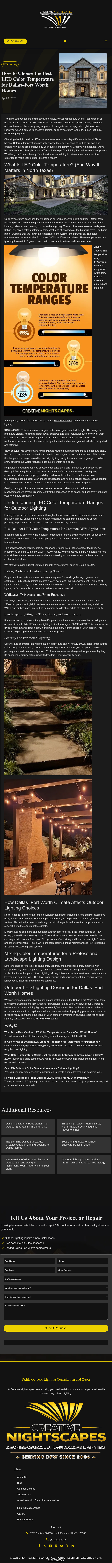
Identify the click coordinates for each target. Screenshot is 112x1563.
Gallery (21, 1513)
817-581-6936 (42, 1018)
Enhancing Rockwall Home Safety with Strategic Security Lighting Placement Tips (81, 1126)
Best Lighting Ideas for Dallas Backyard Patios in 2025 (79, 1143)
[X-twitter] (45, 1545)
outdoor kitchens (63, 420)
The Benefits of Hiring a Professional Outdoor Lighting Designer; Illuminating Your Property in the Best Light (27, 1164)
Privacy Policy (25, 1519)
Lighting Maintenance (28, 1508)
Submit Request (55, 1328)
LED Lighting (10, 64)
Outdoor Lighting (26, 1488)
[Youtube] (61, 1545)
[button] (106, 41)
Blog (19, 1483)
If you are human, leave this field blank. (24, 1338)
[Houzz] (72, 1545)
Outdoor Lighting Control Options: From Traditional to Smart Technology (83, 1161)
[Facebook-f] (39, 1545)
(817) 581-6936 (58, 1539)
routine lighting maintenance (70, 942)
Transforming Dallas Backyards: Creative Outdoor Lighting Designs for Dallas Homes (28, 1144)
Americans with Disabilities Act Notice (38, 1500)
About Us (22, 1477)
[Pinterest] (56, 1545)
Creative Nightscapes (84, 146)
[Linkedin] (50, 1545)
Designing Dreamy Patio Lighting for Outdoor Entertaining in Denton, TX (27, 1125)
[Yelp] (67, 1545)
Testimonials (24, 1494)
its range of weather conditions (49, 914)
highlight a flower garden (21, 548)
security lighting (50, 458)
